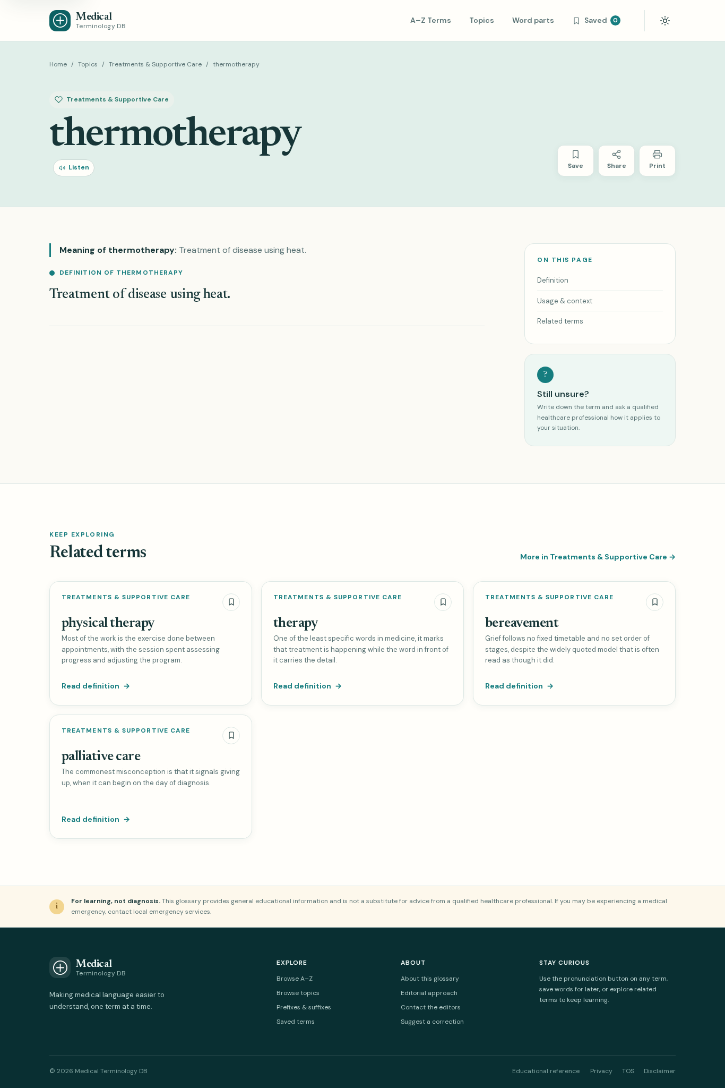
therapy (295, 624)
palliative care (101, 757)
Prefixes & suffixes (304, 1007)
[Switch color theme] (665, 20)
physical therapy (108, 624)
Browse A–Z (295, 978)
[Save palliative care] (231, 735)
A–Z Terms (430, 20)
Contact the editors (431, 1007)
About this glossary (430, 978)
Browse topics (298, 993)
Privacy (601, 1071)
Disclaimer (660, 1071)
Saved (601, 20)
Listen (78, 167)
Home (58, 64)
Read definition (96, 686)
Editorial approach (429, 993)
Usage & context (564, 300)
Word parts (533, 20)
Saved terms (296, 1021)
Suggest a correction (432, 1021)
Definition (552, 280)
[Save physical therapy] (231, 602)
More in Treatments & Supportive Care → (598, 557)
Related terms (560, 321)
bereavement (521, 624)
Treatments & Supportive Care (155, 64)
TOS (628, 1071)
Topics (481, 20)
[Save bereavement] (654, 602)
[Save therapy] (443, 602)
